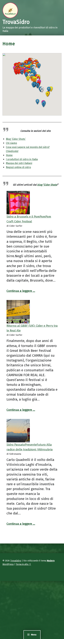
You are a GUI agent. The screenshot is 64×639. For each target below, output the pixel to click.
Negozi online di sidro (18, 167)
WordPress (8, 564)
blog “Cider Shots (47, 184)
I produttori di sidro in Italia (22, 159)
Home (9, 155)
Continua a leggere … (21, 291)
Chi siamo (11, 143)
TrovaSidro (15, 560)
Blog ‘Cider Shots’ (16, 139)
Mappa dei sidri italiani (19, 163)
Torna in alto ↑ (23, 564)
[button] (47, 94)
